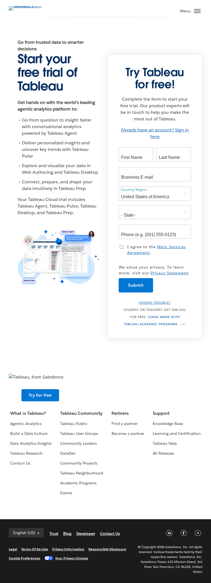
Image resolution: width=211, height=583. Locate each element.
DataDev (68, 453)
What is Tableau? (28, 413)
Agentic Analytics (25, 423)
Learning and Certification (177, 433)
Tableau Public (73, 423)
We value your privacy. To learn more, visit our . (154, 270)
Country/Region (134, 190)
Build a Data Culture (28, 433)
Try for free (40, 395)
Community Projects (78, 463)
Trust (53, 533)
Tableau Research (26, 453)
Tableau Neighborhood (81, 473)
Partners (120, 413)
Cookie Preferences (24, 558)
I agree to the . (156, 249)
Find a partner (125, 423)
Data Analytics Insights (30, 443)
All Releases (163, 453)
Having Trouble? (155, 303)
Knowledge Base (168, 423)
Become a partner (128, 433)
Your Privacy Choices (71, 558)
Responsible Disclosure (107, 549)
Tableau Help (165, 443)
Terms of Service (34, 549)
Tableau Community (81, 413)
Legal (13, 549)
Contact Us (20, 463)
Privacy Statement (169, 272)
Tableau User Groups (79, 433)
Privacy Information (68, 549)
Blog (67, 533)
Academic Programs (78, 482)
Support (161, 413)
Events (66, 492)
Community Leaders (78, 443)
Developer (85, 533)
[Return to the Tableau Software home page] (28, 6)
